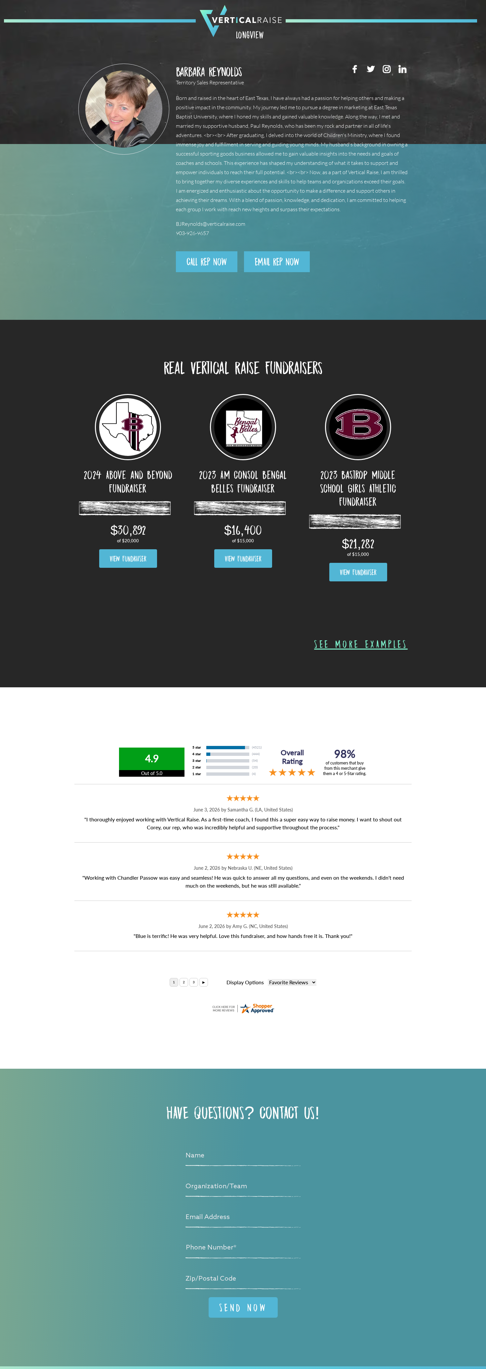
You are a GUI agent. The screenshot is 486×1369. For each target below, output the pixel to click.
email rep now (277, 261)
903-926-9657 (192, 233)
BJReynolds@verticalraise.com (210, 224)
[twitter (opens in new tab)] (370, 69)
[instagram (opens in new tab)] (386, 69)
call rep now (206, 261)
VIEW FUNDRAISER (128, 558)
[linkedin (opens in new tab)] (402, 69)
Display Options (245, 982)
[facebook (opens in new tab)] (354, 69)
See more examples (361, 644)
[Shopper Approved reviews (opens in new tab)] (243, 1008)
